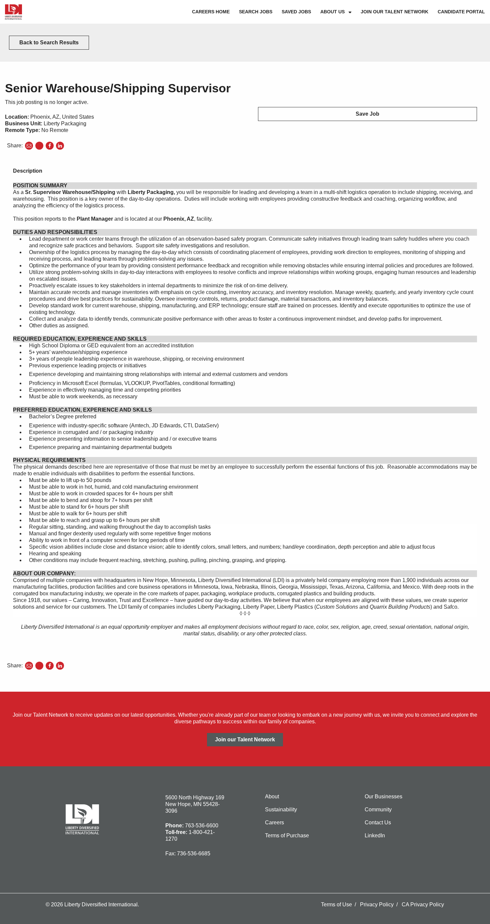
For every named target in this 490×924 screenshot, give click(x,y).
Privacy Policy (377, 904)
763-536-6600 (201, 825)
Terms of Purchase (287, 835)
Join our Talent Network (394, 11)
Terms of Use (336, 904)
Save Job (367, 114)
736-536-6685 (193, 853)
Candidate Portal (461, 11)
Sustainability (281, 809)
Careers (274, 822)
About (272, 796)
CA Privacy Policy (423, 904)
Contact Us (378, 822)
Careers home (211, 11)
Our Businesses (383, 796)
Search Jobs (255, 11)
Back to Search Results (49, 42)
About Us (332, 11)
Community (378, 809)
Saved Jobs (296, 11)
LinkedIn (375, 835)
